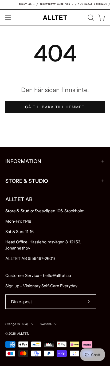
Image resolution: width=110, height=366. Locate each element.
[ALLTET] (55, 17)
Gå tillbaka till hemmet (55, 107)
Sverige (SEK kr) (17, 324)
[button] (90, 17)
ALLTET (22, 333)
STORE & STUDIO (26, 181)
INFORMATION (23, 161)
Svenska (46, 324)
